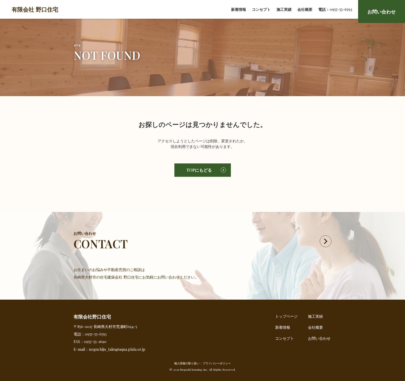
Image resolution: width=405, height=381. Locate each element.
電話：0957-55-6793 (335, 9)
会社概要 (304, 9)
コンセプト (261, 9)
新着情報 (238, 9)
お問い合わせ (319, 338)
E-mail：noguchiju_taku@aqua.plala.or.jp (109, 349)
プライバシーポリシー (217, 363)
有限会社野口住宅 (92, 316)
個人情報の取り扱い (186, 363)
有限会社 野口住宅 (35, 9)
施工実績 (284, 9)
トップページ (286, 316)
